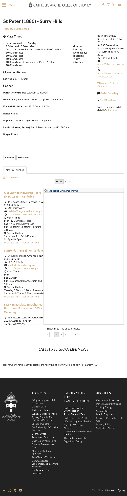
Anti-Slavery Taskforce (43, 457)
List (60, 181)
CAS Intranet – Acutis (107, 400)
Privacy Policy (103, 424)
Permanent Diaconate (43, 437)
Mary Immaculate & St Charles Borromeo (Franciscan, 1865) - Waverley (23, 308)
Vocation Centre (40, 423)
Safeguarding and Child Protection (44, 402)
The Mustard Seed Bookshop (41, 472)
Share (9, 157)
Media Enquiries (105, 414)
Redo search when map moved (62, 190)
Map (68, 181)
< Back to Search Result (16, 28)
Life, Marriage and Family (77, 421)
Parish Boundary (109, 93)
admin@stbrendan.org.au (21, 265)
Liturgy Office (39, 433)
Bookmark (24, 157)
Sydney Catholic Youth (75, 418)
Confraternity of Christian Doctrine (45, 429)
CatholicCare (39, 406)
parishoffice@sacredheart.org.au (25, 211)
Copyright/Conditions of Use (109, 419)
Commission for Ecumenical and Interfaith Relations (45, 463)
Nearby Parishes (15, 169)
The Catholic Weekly (75, 438)
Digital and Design (73, 441)
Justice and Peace (41, 410)
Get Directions (108, 100)
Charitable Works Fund (44, 440)
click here (111, 110)
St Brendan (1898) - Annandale (23, 250)
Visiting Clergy (104, 407)
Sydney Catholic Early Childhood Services (43, 419)
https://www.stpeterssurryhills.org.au (110, 75)
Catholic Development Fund (43, 446)
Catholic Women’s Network (73, 426)
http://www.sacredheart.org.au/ (25, 214)
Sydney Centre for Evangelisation (73, 409)
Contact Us (102, 410)
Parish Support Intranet (108, 403)
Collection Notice (105, 427)
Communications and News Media (78, 433)
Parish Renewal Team (75, 414)
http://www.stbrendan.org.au (23, 268)
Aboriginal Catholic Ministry (42, 452)
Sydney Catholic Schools (44, 413)
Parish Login (12, 177)
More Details (12, 242)
